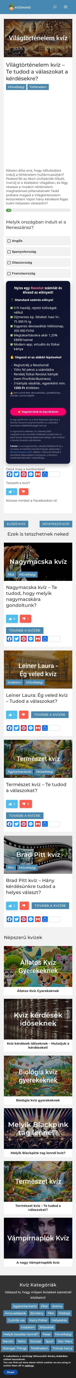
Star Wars (65, 1341)
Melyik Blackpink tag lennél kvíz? (38, 1153)
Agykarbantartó (19, 772)
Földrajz (64, 1313)
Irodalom (14, 682)
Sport (49, 1341)
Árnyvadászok (15, 1313)
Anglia (17, 241)
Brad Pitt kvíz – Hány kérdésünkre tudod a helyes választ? (30, 886)
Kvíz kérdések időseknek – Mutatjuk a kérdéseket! (38, 1045)
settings (29, 1365)
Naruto (8, 1341)
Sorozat (35, 1341)
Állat (11, 574)
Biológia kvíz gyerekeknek (38, 1100)
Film (11, 868)
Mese (47, 1334)
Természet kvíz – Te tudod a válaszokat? (36, 787)
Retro (21, 1341)
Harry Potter (38, 1320)
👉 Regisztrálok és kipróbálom (38, 411)
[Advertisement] (38, 131)
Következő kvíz (56, 524)
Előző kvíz (16, 524)
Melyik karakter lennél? (20, 1334)
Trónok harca (62, 1348)
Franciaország (23, 273)
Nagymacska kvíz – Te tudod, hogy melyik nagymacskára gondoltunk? (31, 596)
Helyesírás (59, 1320)
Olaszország (22, 262)
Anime (57, 1306)
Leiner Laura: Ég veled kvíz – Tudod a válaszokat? (37, 698)
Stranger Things (15, 1348)
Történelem (38, 87)
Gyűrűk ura (16, 1320)
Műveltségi (16, 87)
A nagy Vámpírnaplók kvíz (38, 1262)
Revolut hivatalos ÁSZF (21, 452)
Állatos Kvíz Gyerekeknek (38, 991)
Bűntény (36, 1313)
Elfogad (10, 1372)
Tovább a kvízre (24, 630)
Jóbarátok (46, 1327)
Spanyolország (24, 251)
